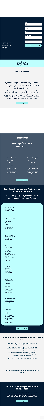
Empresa (26, 39)
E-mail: (26, 26)
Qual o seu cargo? (28, 35)
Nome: (26, 22)
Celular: (26, 31)
